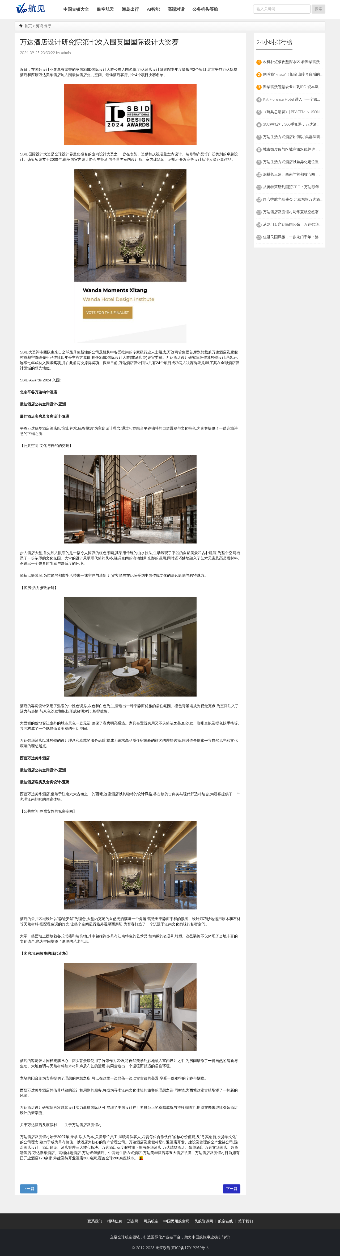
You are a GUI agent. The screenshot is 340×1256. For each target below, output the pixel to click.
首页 (27, 26)
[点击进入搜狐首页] (141, 1158)
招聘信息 (114, 1221)
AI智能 (153, 9)
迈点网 (132, 1221)
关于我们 (245, 1221)
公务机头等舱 (205, 9)
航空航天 (105, 9)
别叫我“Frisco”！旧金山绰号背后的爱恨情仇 (299, 74)
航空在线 (225, 1221)
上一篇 (28, 1189)
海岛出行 (130, 9)
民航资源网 (203, 1221)
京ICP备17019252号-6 (190, 1248)
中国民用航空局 (176, 1221)
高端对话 (176, 9)
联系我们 (94, 1221)
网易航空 (150, 1221)
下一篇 (231, 1189)
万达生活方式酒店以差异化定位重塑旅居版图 (300, 162)
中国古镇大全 (76, 9)
